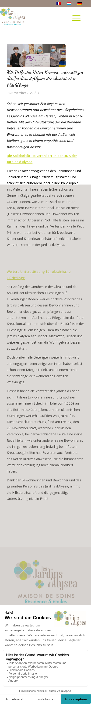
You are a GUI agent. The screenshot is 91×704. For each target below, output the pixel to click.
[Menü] (76, 16)
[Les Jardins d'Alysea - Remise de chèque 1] (40, 55)
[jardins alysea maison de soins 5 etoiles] (13, 16)
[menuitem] (78, 24)
